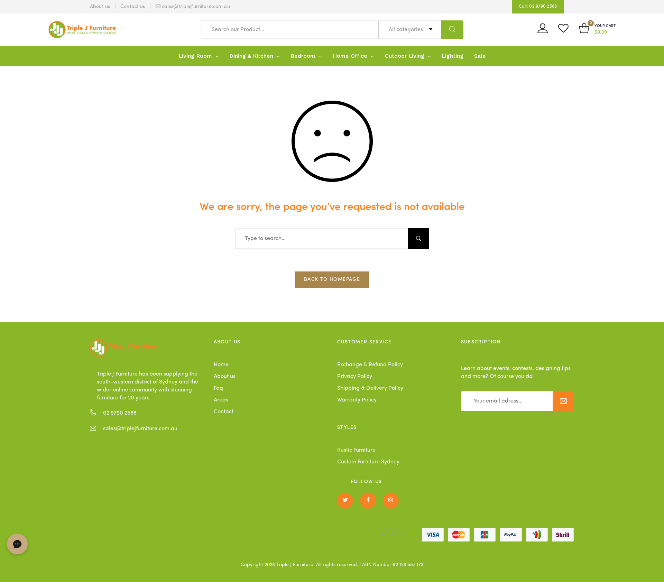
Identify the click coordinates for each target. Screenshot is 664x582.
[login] (542, 31)
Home (221, 365)
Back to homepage (332, 279)
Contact (223, 412)
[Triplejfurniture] (123, 348)
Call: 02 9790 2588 (538, 6)
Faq (218, 388)
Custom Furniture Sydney (368, 462)
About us (225, 376)
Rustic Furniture (356, 450)
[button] (597, 29)
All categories (406, 30)
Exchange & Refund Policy (370, 365)
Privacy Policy (354, 376)
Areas (221, 400)
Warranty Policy (357, 400)
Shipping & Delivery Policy (370, 388)
